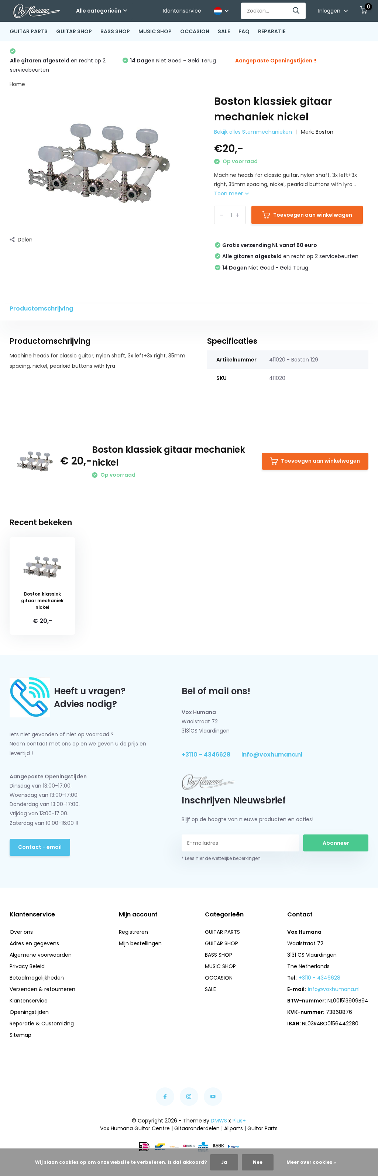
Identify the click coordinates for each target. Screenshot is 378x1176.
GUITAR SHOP (74, 31)
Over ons (21, 932)
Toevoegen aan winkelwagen (312, 215)
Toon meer (229, 193)
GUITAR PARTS (29, 31)
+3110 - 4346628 (206, 754)
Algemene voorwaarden (41, 955)
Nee (257, 1162)
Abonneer (336, 843)
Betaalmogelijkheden (37, 977)
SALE (224, 31)
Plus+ (239, 1120)
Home (17, 84)
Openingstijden (29, 1012)
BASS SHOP (115, 31)
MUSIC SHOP (155, 31)
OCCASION (194, 31)
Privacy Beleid (27, 966)
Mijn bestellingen (140, 943)
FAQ (244, 31)
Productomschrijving (41, 308)
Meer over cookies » (311, 1162)
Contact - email (40, 847)
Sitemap (20, 1035)
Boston (324, 132)
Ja (224, 1162)
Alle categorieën (98, 10)
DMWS (219, 1120)
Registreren (133, 932)
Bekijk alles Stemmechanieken (253, 132)
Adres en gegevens (34, 943)
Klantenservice (182, 10)
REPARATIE (271, 31)
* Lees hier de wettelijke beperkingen (221, 858)
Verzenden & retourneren (42, 989)
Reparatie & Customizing (42, 1023)
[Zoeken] (296, 11)
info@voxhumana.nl (271, 754)
